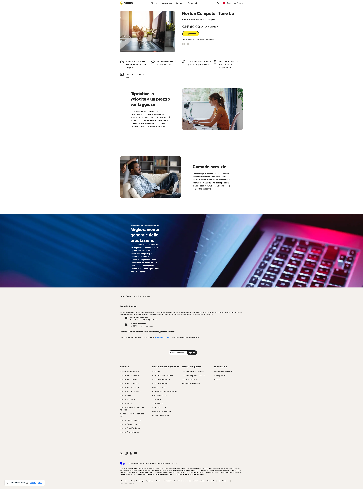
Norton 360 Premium (129, 383)
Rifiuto (40, 483)
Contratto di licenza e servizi (162, 337)
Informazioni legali (169, 481)
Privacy (179, 481)
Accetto (33, 483)
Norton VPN (125, 395)
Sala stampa (140, 481)
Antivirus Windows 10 (161, 379)
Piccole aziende (166, 3)
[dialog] (24, 482)
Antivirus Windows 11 (161, 383)
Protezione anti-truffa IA (162, 375)
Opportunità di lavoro (153, 481)
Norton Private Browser (130, 432)
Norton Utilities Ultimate (130, 420)
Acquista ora (190, 34)
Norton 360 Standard (129, 375)
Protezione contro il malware (164, 391)
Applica (192, 353)
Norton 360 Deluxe (128, 379)
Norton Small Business (130, 428)
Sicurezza (188, 481)
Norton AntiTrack (127, 399)
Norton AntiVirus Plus (129, 372)
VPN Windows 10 (159, 407)
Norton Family (126, 403)
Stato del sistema (223, 481)
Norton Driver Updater (130, 424)
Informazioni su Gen (126, 481)
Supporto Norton (189, 379)
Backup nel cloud (159, 395)
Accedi (216, 379)
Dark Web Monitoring (161, 411)
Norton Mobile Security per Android (132, 408)
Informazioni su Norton (223, 372)
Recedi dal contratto (127, 484)
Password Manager (160, 415)
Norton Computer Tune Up (193, 375)
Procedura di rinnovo (191, 383)
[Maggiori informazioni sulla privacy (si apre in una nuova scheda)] (27, 483)
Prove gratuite (220, 375)
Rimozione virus (159, 387)
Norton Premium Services (193, 372)
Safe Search (157, 403)
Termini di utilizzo (199, 481)
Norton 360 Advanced (129, 387)
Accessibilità (211, 481)
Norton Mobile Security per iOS (132, 415)
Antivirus (156, 372)
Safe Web (156, 399)
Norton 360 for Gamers (130, 391)
